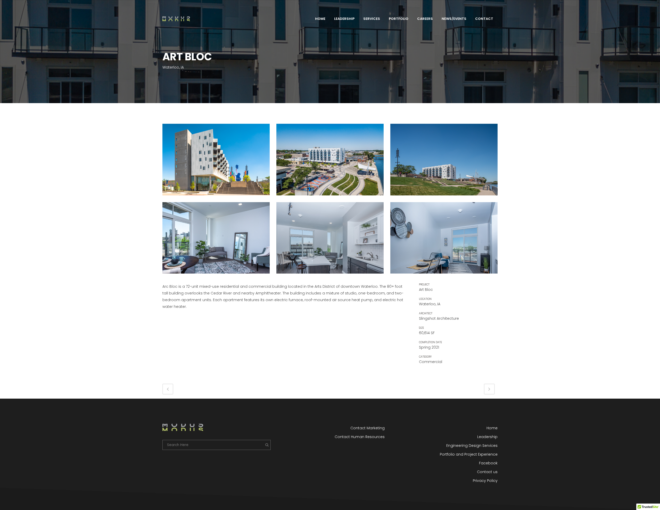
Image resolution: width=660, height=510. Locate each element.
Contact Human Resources (359, 436)
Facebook (488, 463)
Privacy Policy (485, 480)
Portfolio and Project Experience (469, 454)
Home (492, 428)
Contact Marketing (367, 428)
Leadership (487, 436)
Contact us (487, 471)
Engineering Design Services (472, 445)
